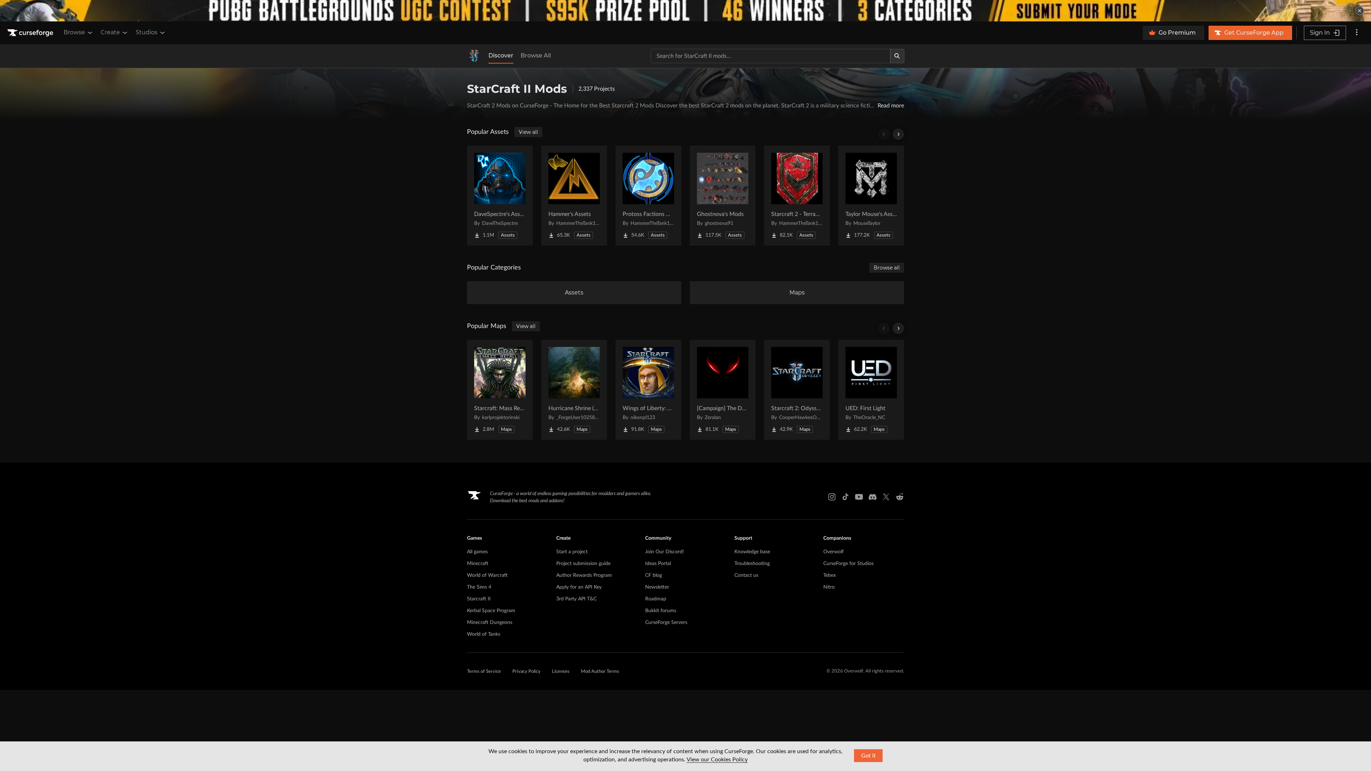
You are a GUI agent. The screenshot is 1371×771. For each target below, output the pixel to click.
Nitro (829, 587)
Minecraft (477, 563)
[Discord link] (872, 497)
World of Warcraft (487, 575)
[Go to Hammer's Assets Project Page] (574, 196)
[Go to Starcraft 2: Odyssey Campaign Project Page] (797, 390)
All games (477, 551)
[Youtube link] (859, 497)
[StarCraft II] (474, 56)
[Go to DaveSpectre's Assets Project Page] (500, 196)
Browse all (887, 267)
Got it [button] (868, 756)
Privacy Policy (526, 671)
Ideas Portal (658, 563)
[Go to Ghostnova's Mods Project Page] (722, 196)
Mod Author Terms (600, 671)
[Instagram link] (832, 497)
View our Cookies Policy (717, 759)
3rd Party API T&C (576, 598)
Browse (74, 32)
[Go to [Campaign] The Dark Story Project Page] (722, 390)
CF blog (653, 575)
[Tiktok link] (845, 497)
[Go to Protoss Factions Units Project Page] (648, 196)
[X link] (886, 497)
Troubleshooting (752, 563)
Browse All (536, 55)
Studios (146, 32)
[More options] (1357, 33)
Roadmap (655, 598)
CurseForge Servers (666, 622)
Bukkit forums (660, 610)
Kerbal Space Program (491, 610)
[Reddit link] (899, 497)
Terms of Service (484, 671)
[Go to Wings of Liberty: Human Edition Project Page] (648, 390)
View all (528, 132)
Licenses (560, 671)
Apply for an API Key (579, 587)
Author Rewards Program (584, 575)
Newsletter (657, 587)
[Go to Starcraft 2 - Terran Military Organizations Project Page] (797, 196)
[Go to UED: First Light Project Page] (871, 390)
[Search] (897, 56)
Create (110, 32)
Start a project (572, 551)
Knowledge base (752, 551)
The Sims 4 (479, 587)
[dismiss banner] (1359, 10)
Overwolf (833, 551)
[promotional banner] (685, 10)
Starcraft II (479, 598)
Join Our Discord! (664, 551)
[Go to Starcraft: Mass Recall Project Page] (500, 390)
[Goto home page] (31, 32)
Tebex (829, 575)
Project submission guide (583, 563)
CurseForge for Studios (848, 563)
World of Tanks (483, 634)
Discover (500, 55)
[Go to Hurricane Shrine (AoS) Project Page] (574, 390)
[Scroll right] (898, 134)
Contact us (746, 575)
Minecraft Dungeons (489, 622)
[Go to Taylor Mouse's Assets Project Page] (871, 196)
